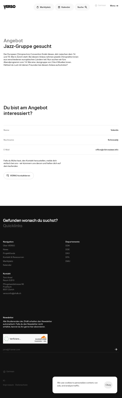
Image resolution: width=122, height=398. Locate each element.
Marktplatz (8, 261)
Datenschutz (21, 385)
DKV (67, 253)
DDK (67, 245)
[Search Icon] (82, 7)
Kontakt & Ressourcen (13, 257)
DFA (67, 257)
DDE (67, 249)
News (5, 249)
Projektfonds (9, 253)
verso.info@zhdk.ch (12, 293)
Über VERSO (9, 245)
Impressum (8, 385)
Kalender (7, 265)
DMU (67, 261)
